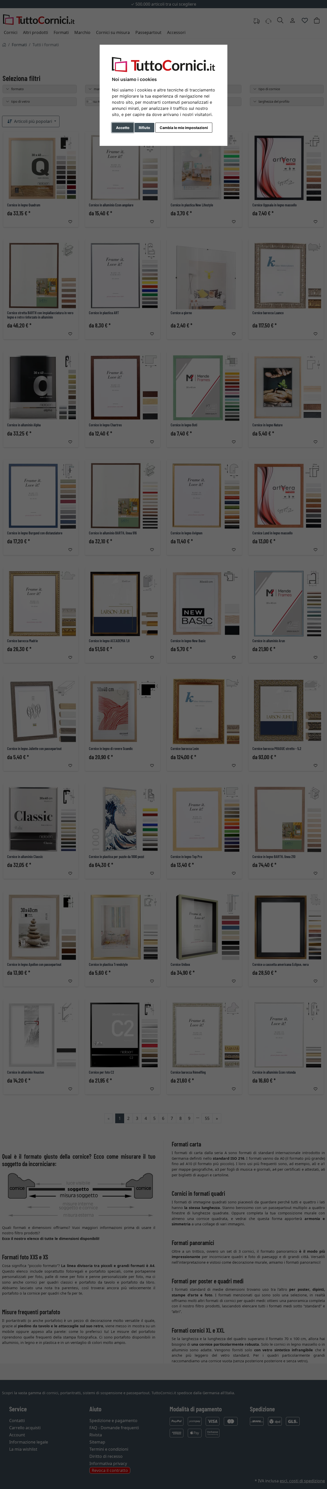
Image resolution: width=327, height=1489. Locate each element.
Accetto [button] (123, 127)
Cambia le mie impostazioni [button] (184, 127)
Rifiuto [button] (144, 127)
